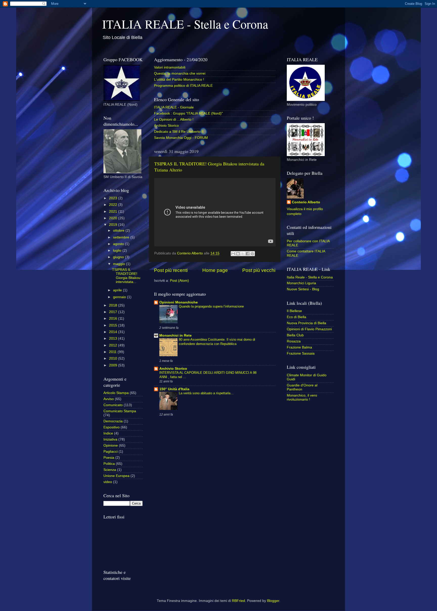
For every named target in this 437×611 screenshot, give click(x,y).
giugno (119, 257)
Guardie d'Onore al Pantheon (302, 387)
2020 (113, 218)
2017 (113, 312)
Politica (109, 464)
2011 (113, 352)
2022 (113, 205)
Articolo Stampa (116, 393)
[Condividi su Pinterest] (252, 253)
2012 (113, 345)
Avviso (108, 399)
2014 (113, 332)
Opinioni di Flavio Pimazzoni (309, 329)
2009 (113, 365)
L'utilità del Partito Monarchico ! (179, 79)
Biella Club (295, 335)
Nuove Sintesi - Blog (303, 289)
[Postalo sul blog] (238, 253)
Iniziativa (110, 439)
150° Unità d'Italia (174, 389)
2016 (113, 318)
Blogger (273, 601)
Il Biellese (294, 311)
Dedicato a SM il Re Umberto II (179, 132)
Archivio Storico (166, 125)
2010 (113, 358)
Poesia (108, 458)
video (107, 482)
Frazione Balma (299, 347)
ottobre (119, 230)
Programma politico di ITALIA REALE (183, 86)
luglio (117, 250)
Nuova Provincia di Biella (306, 323)
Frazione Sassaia (301, 353)
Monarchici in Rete (175, 335)
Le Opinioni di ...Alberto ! (173, 119)
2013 (113, 338)
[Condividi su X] (242, 253)
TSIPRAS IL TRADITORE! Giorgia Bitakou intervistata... (126, 276)
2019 (113, 225)
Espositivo (111, 427)
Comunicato (113, 405)
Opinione (110, 445)
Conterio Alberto (306, 202)
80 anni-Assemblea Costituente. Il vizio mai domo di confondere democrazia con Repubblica (217, 342)
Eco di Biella (296, 317)
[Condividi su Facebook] (247, 253)
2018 (113, 305)
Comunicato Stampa (119, 411)
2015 (113, 325)
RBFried (238, 601)
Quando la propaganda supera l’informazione (211, 306)
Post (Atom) (179, 280)
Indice (108, 433)
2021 (113, 211)
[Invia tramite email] (233, 253)
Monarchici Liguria (301, 283)
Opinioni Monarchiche (178, 302)
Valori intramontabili (169, 67)
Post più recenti (171, 270)
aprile (118, 290)
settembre (121, 237)
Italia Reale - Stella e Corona (310, 277)
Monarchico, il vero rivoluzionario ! (302, 397)
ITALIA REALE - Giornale (174, 107)
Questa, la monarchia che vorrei (179, 73)
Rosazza (294, 341)
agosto (119, 244)
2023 (113, 198)
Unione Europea (116, 476)
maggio (119, 264)
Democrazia (113, 421)
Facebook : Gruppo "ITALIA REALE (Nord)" (188, 113)
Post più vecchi (258, 270)
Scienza (109, 470)
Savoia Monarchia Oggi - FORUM (181, 138)
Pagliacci (110, 451)
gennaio (120, 297)
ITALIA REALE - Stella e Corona (185, 24)
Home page (215, 270)
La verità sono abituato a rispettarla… (206, 393)
